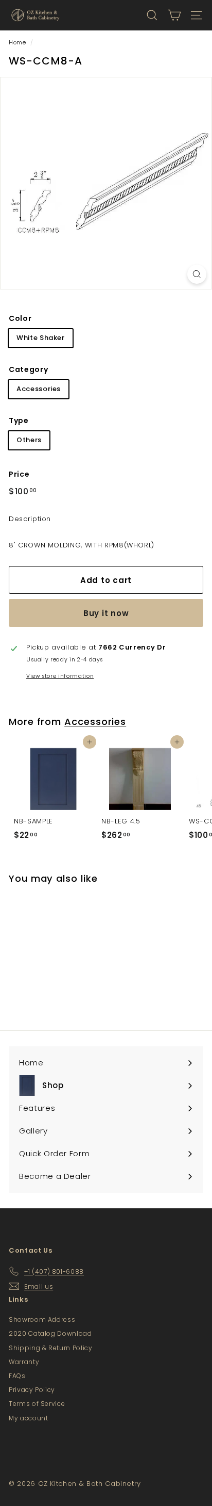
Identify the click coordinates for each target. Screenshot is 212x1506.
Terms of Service (37, 1403)
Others (29, 440)
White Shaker (40, 338)
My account (28, 1418)
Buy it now (106, 613)
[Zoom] (196, 274)
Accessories (38, 389)
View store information (60, 676)
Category (28, 369)
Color (20, 318)
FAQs (17, 1375)
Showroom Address (42, 1319)
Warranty (24, 1361)
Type (19, 420)
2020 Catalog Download (50, 1333)
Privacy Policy (32, 1389)
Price (19, 474)
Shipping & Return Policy (51, 1347)
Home (17, 42)
